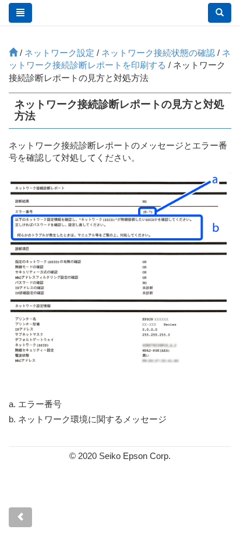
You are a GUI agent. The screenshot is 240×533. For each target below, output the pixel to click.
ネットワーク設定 (59, 53)
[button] (219, 13)
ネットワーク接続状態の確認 (158, 53)
